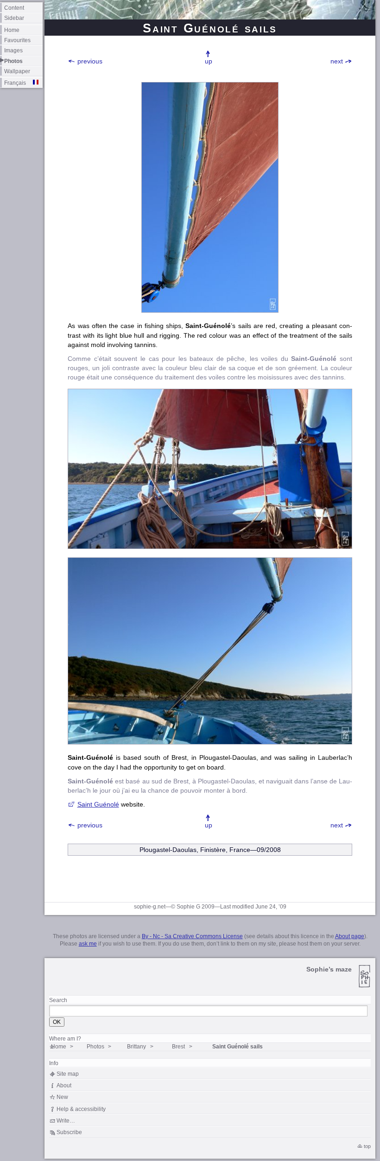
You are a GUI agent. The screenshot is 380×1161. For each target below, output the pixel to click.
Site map (68, 1074)
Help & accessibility (81, 1109)
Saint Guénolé (98, 804)
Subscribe (69, 1132)
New (62, 1097)
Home (11, 30)
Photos (13, 61)
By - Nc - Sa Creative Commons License (192, 936)
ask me (88, 943)
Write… (66, 1120)
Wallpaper (17, 71)
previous (89, 61)
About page (349, 936)
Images (13, 50)
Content (14, 8)
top (367, 1146)
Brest (178, 1046)
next (336, 61)
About (64, 1085)
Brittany (136, 1046)
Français (15, 83)
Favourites (17, 40)
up (208, 61)
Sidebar (14, 18)
